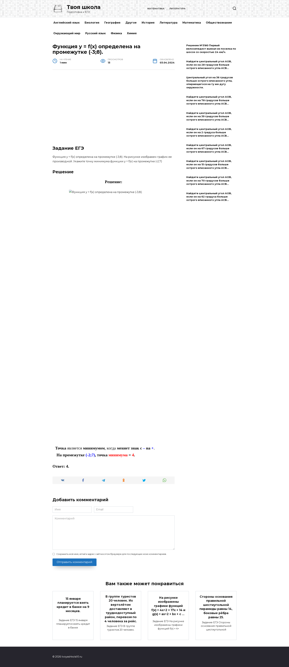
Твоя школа (84, 7)
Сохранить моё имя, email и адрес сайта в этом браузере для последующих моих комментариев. (111, 554)
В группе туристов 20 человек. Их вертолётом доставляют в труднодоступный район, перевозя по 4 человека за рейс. (121, 609)
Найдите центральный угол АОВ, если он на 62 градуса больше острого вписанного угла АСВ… (209, 197)
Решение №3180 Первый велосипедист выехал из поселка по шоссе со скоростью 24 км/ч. (211, 49)
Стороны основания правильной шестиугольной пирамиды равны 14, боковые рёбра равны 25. (216, 607)
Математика (155, 8)
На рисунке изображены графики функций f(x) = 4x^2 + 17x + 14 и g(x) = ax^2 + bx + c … (168, 606)
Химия (132, 33)
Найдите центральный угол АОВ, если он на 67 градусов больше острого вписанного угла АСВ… (209, 148)
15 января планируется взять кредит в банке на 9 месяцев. (73, 605)
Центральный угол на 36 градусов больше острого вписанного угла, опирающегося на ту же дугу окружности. (209, 82)
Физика (116, 33)
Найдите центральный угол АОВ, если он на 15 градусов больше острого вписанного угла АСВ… (209, 164)
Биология (92, 22)
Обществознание (219, 22)
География (112, 22)
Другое (131, 22)
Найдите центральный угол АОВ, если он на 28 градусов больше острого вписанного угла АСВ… (209, 65)
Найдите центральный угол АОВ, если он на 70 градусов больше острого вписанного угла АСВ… (209, 180)
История (148, 22)
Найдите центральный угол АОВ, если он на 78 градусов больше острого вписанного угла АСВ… (209, 100)
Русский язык (95, 33)
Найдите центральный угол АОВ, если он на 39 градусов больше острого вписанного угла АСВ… (209, 116)
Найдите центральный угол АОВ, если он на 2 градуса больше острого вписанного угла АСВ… (209, 132)
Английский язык (66, 22)
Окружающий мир (66, 33)
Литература (177, 8)
